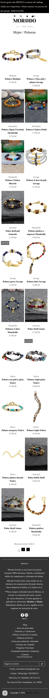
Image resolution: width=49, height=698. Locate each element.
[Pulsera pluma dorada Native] (12, 455)
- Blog (24, 625)
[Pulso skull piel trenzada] (12, 208)
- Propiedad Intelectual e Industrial (24, 651)
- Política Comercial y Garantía (24, 634)
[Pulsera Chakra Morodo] (12, 157)
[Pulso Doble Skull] (36, 455)
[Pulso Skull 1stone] (12, 505)
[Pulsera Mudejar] (12, 56)
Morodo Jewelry (32, 693)
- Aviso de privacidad (24, 628)
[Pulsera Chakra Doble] (36, 106)
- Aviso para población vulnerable (24, 641)
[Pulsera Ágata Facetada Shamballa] (12, 106)
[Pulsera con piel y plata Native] (12, 357)
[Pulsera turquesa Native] (12, 407)
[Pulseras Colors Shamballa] (12, 306)
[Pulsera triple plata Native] (36, 357)
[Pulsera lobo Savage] (36, 259)
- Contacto (24, 654)
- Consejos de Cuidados (24, 644)
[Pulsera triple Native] (36, 407)
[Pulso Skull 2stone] (36, 306)
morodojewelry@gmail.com (28, 669)
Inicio (18, 26)
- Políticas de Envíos (24, 638)
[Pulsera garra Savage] (12, 259)
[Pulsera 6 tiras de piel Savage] (36, 157)
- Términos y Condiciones (24, 631)
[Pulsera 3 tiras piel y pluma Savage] (36, 56)
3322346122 (33, 673)
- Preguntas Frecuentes (24, 648)
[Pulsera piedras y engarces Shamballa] (36, 208)
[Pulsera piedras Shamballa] (36, 505)
